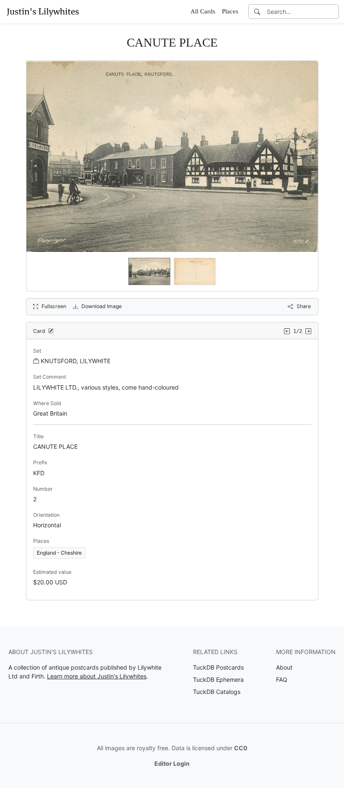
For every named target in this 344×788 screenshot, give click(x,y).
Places (230, 11)
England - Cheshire (59, 553)
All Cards (202, 11)
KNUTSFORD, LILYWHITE (75, 360)
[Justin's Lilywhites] (43, 11)
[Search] (257, 11)
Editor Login (172, 763)
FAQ (281, 679)
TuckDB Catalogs (216, 691)
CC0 (241, 747)
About (284, 667)
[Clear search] (333, 11)
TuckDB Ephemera (218, 679)
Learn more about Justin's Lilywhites (96, 676)
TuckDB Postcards (218, 667)
